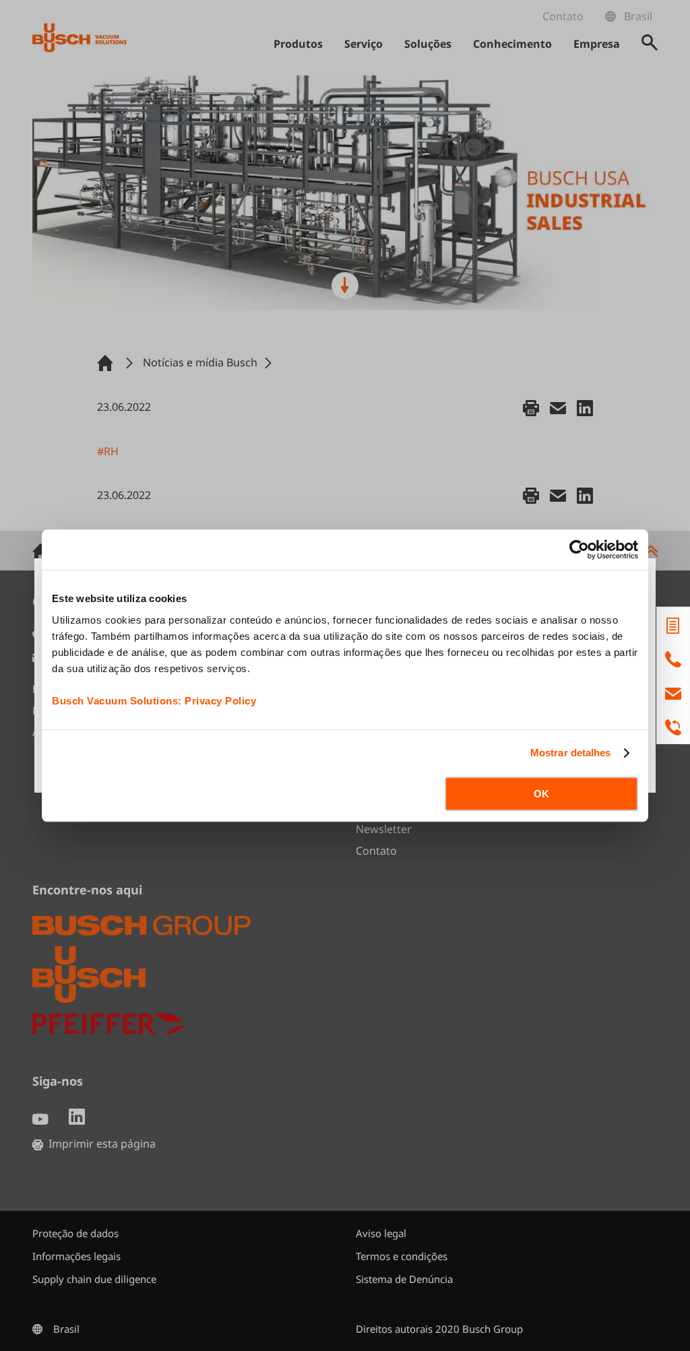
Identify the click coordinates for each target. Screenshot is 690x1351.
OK (541, 793)
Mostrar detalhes (570, 752)
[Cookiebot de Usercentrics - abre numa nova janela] (579, 549)
